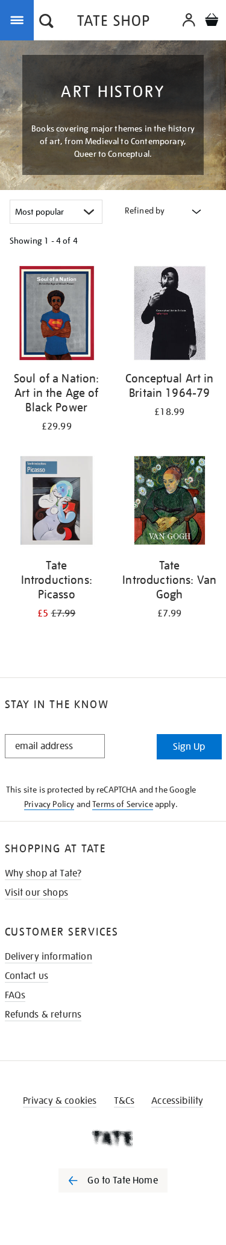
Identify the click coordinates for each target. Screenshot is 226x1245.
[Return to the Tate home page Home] (113, 22)
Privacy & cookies (60, 1101)
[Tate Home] (113, 1138)
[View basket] (211, 21)
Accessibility (177, 1101)
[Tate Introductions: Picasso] (56, 503)
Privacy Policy (49, 804)
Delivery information (48, 957)
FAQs (15, 995)
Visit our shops (36, 893)
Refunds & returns (43, 1015)
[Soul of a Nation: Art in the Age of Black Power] (56, 315)
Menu (19, 19)
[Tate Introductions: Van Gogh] (170, 503)
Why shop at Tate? (43, 873)
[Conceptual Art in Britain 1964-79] (170, 315)
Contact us (27, 976)
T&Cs (124, 1101)
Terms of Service (122, 804)
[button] (46, 22)
